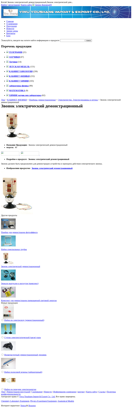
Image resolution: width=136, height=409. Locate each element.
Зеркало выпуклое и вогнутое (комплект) (20, 283)
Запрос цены (12, 31)
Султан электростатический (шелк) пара (22, 337)
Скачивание (37, 392)
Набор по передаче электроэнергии (20, 389)
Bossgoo (32, 405)
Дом (3, 100)
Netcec (23, 405)
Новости (10, 28)
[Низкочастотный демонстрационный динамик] (8, 353)
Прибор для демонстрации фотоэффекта (19, 232)
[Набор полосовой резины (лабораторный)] (8, 370)
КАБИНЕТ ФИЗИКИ (17, 100)
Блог (8, 36)
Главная (10, 21)
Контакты (10, 33)
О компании (12, 24)
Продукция (11, 26)
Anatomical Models (66, 401)
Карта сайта (26, 5)
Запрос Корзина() (43, 5)
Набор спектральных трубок (14, 249)
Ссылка (101, 392)
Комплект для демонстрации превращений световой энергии (29, 300)
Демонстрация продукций (18, 392)
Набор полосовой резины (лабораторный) (23, 372)
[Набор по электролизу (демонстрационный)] (8, 318)
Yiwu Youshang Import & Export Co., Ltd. (37, 396)
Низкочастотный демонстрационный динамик (25, 355)
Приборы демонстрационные (42, 100)
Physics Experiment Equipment (43, 401)
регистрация (14, 5)
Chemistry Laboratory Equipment (15, 401)
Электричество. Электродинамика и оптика (78, 100)
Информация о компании (64, 392)
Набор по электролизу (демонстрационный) (24, 320)
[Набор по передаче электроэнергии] (8, 387)
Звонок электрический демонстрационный (52, 168)
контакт (81, 392)
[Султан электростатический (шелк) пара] (8, 335)
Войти (4, 5)
